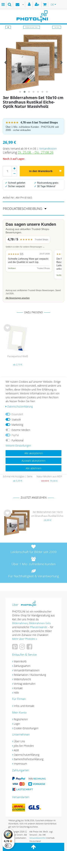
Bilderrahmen (20, 623)
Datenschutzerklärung (26, 754)
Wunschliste (7, 331)
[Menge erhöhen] (14, 168)
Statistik (16, 419)
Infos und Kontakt (24, 706)
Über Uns (19, 741)
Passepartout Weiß (17, 356)
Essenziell (17, 414)
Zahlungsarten (22, 666)
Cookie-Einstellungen (26, 728)
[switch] (8, 846)
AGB (16, 750)
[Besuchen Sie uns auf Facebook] (30, 648)
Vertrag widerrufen (24, 683)
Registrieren (21, 719)
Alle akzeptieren (33, 453)
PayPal (15, 435)
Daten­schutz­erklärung (20, 406)
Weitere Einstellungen (18, 445)
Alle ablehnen (33, 468)
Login (17, 723)
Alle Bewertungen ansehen (18, 298)
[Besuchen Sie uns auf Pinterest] (15, 648)
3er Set (56, 27)
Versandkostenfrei (37, 837)
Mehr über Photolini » (24, 639)
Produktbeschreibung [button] (23, 208)
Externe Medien (21, 430)
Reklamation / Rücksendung (30, 675)
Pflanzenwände (39, 627)
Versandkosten (48, 148)
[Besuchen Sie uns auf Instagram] (22, 648)
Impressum (20, 763)
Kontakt (18, 688)
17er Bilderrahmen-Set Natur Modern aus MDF (49, 474)
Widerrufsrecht (22, 679)
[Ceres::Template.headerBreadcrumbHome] (8, 27)
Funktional (17, 440)
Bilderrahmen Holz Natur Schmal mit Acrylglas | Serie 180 (17, 475)
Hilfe (16, 692)
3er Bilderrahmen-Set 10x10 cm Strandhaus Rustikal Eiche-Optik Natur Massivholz (47, 514)
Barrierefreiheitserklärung (28, 759)
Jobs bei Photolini (24, 745)
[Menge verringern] (14, 173)
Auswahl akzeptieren (33, 460)
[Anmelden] (29, 4)
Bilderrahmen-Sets (31, 27)
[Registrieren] (37, 4)
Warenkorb (20, 661)
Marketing (17, 424)
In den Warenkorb (40, 171)
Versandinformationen (26, 670)
